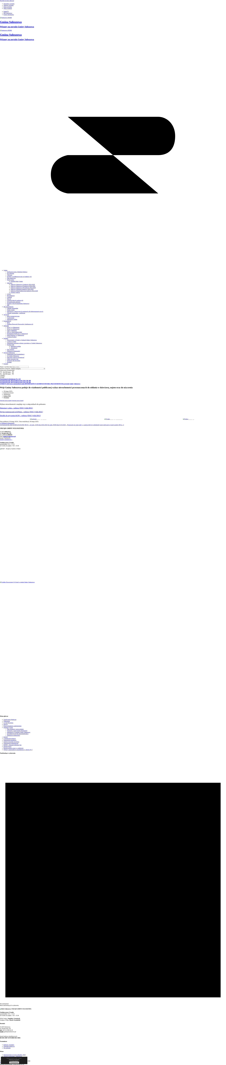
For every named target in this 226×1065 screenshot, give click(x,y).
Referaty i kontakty (9, 1045)
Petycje (6, 724)
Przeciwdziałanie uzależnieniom (12, 726)
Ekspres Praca (7, 746)
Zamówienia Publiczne (10, 719)
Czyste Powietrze (8, 723)
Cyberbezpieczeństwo (10, 738)
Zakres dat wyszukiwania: (7, 370)
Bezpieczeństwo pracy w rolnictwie (13, 748)
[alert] (113, 881)
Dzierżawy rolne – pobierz (16, 408)
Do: (1, 374)
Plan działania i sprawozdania (15, 729)
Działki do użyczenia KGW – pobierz (20, 415)
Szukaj (2, 375)
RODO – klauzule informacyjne (12, 745)
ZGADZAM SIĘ (14, 1062)
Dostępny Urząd (8, 727)
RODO (6, 737)
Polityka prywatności (14, 1059)
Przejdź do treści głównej (7, 0)
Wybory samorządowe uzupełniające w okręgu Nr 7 (18, 749)
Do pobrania (7, 1048)
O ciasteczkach (14, 1061)
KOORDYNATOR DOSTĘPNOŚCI (17, 734)
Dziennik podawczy (9, 1046)
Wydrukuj (6, 397)
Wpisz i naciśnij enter (6, 367)
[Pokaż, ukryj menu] (113, 267)
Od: (1, 372)
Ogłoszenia (7, 721)
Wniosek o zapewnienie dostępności (17, 730)
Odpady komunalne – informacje (13, 1056)
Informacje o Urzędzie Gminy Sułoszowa (18, 732)
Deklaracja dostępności (13, 735)
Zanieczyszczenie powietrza (11, 742)
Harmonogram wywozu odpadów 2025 (15, 1055)
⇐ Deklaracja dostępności (7, 423)
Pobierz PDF (7, 396)
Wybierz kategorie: (5, 368)
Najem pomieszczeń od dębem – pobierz (21, 412)
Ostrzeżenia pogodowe (10, 740)
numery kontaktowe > (6, 439)
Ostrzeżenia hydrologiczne (11, 743)
